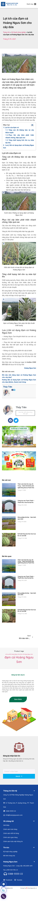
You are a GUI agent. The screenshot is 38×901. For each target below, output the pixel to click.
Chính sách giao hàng (10, 837)
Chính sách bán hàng (10, 829)
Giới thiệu (6, 825)
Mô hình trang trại (9, 855)
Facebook (9, 880)
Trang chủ (6, 32)
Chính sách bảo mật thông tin (13, 841)
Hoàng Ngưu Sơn (30, 368)
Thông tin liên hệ (10, 791)
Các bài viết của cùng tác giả (25, 413)
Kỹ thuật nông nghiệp (18, 32)
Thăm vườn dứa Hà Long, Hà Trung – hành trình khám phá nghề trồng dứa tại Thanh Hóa (26, 485)
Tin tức (6, 847)
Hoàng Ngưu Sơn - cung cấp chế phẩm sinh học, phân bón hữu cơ (17, 868)
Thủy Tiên (7, 387)
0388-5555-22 (11, 811)
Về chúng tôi (8, 821)
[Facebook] (10, 420)
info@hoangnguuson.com (14, 815)
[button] (30, 4)
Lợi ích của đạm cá (12, 127)
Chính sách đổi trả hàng (11, 833)
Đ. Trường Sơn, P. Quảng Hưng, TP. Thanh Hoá (18, 805)
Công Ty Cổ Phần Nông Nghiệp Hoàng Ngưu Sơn (18, 797)
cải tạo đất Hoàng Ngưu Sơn (12, 654)
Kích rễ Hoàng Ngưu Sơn (26, 654)
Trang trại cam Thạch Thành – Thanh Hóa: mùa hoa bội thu (26, 577)
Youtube (19, 880)
